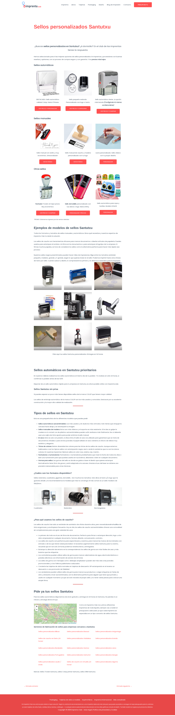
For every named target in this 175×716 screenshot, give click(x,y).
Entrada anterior (31, 686)
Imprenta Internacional (103, 700)
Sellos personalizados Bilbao (49, 631)
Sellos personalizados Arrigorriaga (108, 631)
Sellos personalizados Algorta (107, 662)
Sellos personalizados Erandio (107, 638)
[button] (143, 4)
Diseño (101, 5)
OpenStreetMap (72, 623)
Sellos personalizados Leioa (106, 648)
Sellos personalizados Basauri (78, 631)
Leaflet (59, 623)
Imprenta (64, 5)
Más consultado (119, 700)
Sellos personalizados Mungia (107, 655)
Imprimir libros (87, 700)
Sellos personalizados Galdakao (79, 638)
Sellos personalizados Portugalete (51, 655)
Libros (73, 5)
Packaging (92, 5)
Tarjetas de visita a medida (69, 700)
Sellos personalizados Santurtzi (78, 655)
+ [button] (36, 606)
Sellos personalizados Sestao (78, 648)
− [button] (36, 609)
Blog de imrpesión (113, 5)
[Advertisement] (78, 38)
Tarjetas (82, 5)
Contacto (127, 5)
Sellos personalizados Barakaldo (50, 648)
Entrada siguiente (124, 686)
